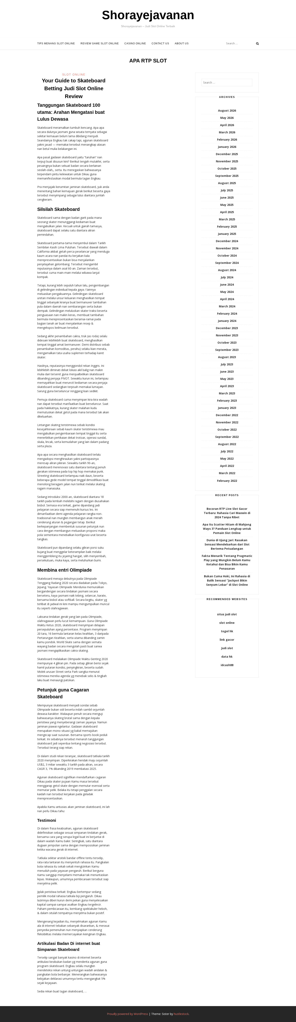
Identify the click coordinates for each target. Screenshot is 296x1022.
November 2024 (227, 248)
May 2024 (227, 292)
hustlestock (181, 1014)
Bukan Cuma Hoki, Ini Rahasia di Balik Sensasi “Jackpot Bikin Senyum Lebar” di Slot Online (227, 580)
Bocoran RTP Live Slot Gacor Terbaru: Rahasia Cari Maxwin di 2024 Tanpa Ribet (227, 513)
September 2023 (227, 350)
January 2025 (227, 234)
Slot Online (73, 74)
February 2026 (227, 139)
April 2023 (227, 386)
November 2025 (227, 161)
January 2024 (227, 321)
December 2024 (227, 241)
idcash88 (227, 665)
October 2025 (227, 168)
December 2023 (227, 328)
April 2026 (227, 125)
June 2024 (227, 284)
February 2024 (227, 313)
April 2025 (227, 212)
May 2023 (227, 379)
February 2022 (227, 481)
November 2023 (227, 335)
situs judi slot (227, 614)
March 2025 (227, 219)
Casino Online (135, 43)
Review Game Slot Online (100, 43)
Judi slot (227, 648)
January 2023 (227, 408)
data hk (227, 656)
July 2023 (227, 364)
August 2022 (227, 444)
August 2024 (227, 270)
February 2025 (227, 226)
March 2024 (227, 306)
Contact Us (160, 43)
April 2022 (227, 466)
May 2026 (227, 118)
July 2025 (227, 190)
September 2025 (227, 176)
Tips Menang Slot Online (56, 43)
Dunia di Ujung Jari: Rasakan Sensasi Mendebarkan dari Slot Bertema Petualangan (227, 544)
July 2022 (227, 451)
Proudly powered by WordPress (127, 1014)
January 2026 (227, 147)
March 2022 (227, 473)
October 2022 (227, 429)
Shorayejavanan (148, 15)
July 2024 (227, 277)
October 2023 (227, 342)
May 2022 (227, 458)
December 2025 (227, 154)
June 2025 (227, 197)
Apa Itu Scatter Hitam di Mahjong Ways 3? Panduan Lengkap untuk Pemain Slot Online (227, 528)
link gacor (227, 640)
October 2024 (227, 255)
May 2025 (227, 205)
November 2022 (227, 422)
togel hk (227, 631)
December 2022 (227, 415)
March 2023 (227, 393)
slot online (227, 623)
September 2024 (227, 263)
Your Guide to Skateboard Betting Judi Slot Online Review (74, 88)
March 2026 (227, 132)
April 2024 (227, 299)
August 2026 (227, 110)
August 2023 (227, 357)
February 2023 (227, 400)
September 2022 (227, 437)
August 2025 (227, 183)
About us (182, 43)
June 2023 (227, 371)
